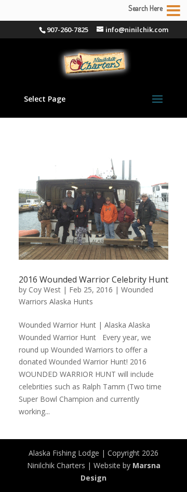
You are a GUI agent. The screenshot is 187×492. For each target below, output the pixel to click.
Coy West (45, 289)
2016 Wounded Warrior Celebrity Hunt (93, 279)
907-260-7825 (67, 29)
